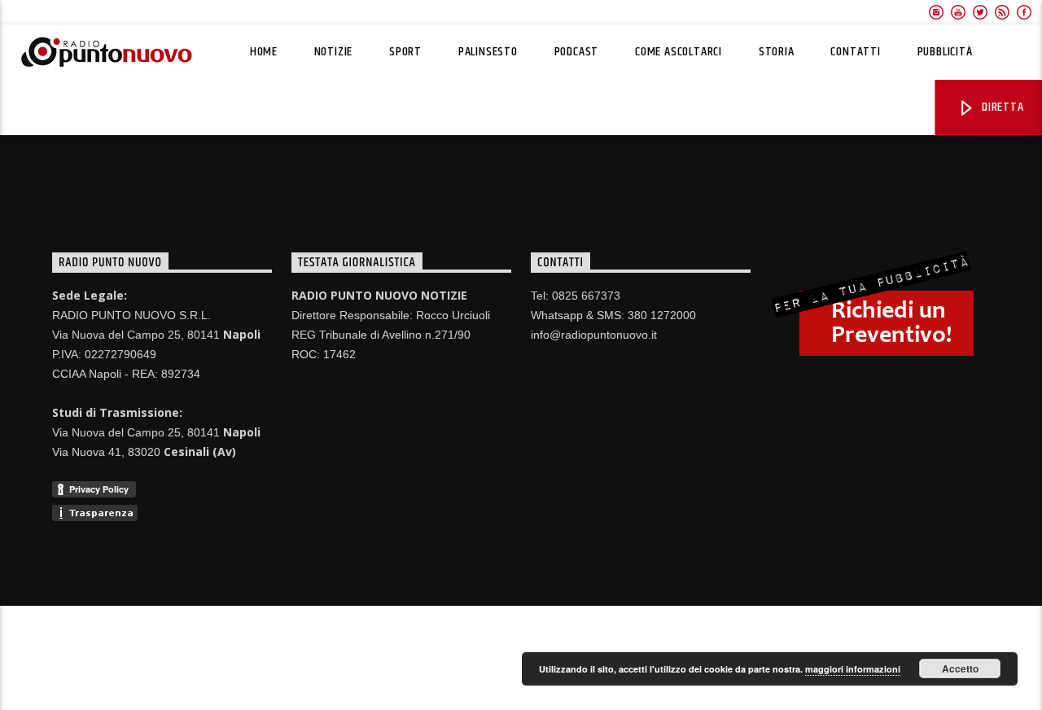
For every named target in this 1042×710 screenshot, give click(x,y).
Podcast (576, 52)
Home (264, 52)
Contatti (855, 52)
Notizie (333, 52)
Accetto (960, 668)
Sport (405, 52)
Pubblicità (945, 52)
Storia (777, 52)
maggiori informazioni (852, 669)
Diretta (1001, 107)
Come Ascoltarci (678, 52)
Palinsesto (488, 52)
